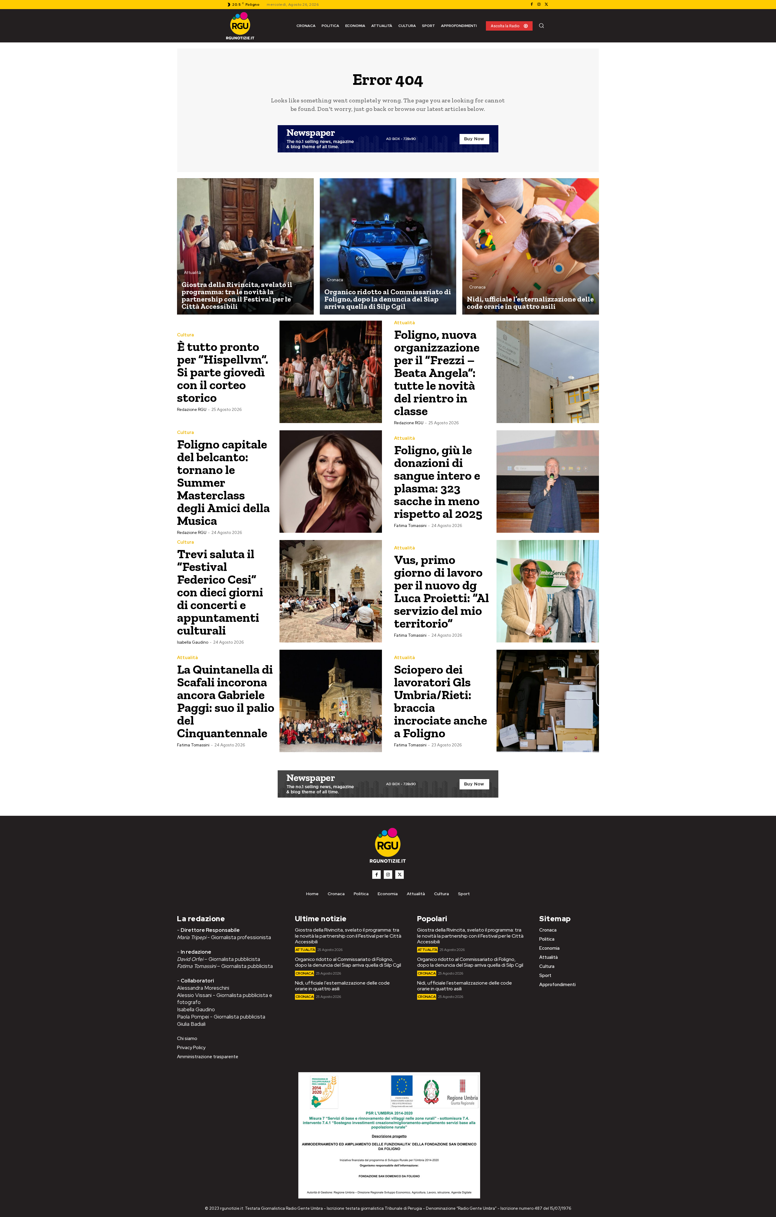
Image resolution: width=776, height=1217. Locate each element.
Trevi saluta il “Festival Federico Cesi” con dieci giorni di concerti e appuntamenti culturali (220, 592)
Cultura (185, 335)
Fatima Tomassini (410, 525)
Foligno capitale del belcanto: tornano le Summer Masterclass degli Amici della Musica (223, 482)
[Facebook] (531, 4)
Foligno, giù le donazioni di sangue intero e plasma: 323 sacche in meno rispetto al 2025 (438, 481)
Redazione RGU (191, 409)
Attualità (192, 272)
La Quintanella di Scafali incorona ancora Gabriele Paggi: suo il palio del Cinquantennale (225, 701)
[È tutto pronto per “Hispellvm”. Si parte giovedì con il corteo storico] (330, 372)
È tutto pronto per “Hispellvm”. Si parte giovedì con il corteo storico (222, 372)
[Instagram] (539, 4)
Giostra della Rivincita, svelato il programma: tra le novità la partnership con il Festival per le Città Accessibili (348, 936)
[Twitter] (546, 4)
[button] (541, 25)
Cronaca (335, 279)
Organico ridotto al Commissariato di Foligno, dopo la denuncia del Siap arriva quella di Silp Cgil (348, 962)
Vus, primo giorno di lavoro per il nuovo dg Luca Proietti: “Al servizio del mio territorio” (441, 591)
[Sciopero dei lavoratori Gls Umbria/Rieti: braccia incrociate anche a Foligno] (548, 701)
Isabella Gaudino (192, 642)
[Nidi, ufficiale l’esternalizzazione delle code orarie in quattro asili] (530, 246)
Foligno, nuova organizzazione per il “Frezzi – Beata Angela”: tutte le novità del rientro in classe (437, 372)
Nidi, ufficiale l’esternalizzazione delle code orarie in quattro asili (342, 986)
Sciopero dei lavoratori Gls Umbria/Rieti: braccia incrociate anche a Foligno (440, 701)
